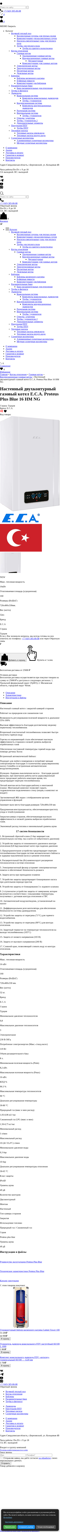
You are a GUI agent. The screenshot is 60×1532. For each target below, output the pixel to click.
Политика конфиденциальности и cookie (14, 1450)
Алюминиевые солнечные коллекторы (35, 140)
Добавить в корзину (16, 660)
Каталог (13, 229)
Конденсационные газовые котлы (38, 58)
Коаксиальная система (27, 95)
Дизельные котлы (25, 73)
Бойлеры (15, 76)
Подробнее (7, 1517)
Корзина (4, 221)
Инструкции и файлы (16, 697)
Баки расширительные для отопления (34, 88)
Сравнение (5, 366)
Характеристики (13, 695)
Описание (10, 692)
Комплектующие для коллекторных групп (37, 38)
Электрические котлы (27, 66)
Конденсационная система (29, 103)
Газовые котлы (24, 53)
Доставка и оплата (14, 152)
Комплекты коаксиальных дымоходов (40, 98)
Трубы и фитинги (19, 91)
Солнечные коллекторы (22, 138)
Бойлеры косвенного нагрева (31, 78)
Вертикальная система (27, 113)
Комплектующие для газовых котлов (39, 63)
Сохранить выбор (26, 1527)
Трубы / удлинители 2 (27, 120)
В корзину (5, 1339)
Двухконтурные (35, 61)
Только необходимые (45, 1527)
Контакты (10, 160)
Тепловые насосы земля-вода (30, 133)
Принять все (10, 1527)
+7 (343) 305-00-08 (12, 11)
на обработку (45, 1458)
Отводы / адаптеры (26, 118)
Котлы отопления (19, 51)
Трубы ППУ (22, 128)
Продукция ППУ (19, 125)
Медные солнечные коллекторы (32, 143)
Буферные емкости (26, 81)
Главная (4, 374)
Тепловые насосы (19, 130)
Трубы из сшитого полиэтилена (37, 48)
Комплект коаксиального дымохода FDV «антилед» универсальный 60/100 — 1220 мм (24, 1358)
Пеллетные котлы (25, 71)
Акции (9, 150)
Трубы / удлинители (31, 100)
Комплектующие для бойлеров (31, 83)
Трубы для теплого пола (28, 46)
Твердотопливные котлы (28, 68)
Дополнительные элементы (30, 123)
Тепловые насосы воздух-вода (31, 135)
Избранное (5, 372)
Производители (13, 157)
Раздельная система (26, 110)
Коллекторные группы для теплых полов (36, 36)
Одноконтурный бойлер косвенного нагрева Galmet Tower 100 (30, 1330)
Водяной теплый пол (21, 33)
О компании (11, 148)
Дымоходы (16, 93)
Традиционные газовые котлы (36, 56)
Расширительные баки (22, 86)
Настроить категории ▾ (14, 1522)
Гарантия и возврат (15, 155)
